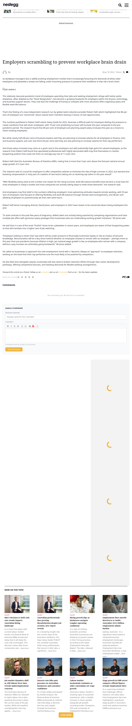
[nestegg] (10, 5)
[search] (120, 4)
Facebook (63, 272)
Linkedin (44, 272)
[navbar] (126, 4)
